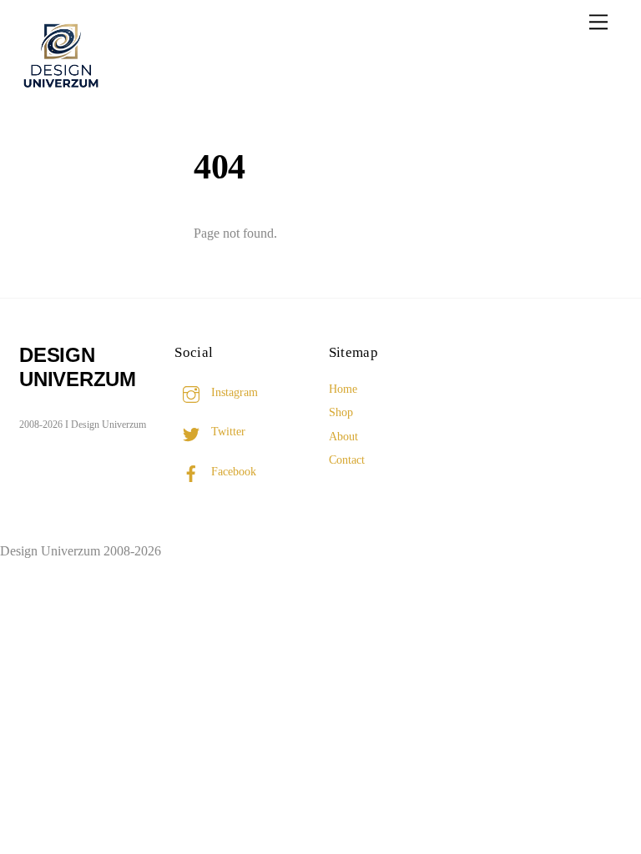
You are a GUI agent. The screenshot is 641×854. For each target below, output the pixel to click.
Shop (341, 412)
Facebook (232, 471)
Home (343, 388)
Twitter (226, 431)
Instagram (233, 392)
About (343, 436)
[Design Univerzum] (61, 90)
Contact (347, 459)
